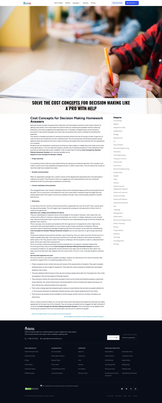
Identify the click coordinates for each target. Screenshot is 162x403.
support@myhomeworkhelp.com (52, 338)
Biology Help (125, 364)
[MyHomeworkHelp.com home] (29, 328)
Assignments (117, 131)
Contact (135, 396)
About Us (81, 351)
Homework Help (119, 196)
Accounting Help (110, 364)
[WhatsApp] (122, 389)
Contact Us (81, 356)
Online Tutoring (119, 223)
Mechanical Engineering (122, 220)
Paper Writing (126, 360)
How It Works (58, 3)
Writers (67, 3)
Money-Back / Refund (57, 356)
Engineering (117, 172)
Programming (118, 230)
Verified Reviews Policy (58, 369)
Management (118, 213)
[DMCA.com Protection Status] (32, 388)
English (116, 176)
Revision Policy (55, 360)
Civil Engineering (119, 155)
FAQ (79, 360)
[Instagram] (135, 389)
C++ (114, 141)
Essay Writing (109, 351)
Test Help (116, 237)
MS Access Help (110, 369)
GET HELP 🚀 (113, 337)
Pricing (93, 3)
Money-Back (118, 396)
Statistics (116, 234)
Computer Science (120, 159)
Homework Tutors (127, 356)
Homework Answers (120, 192)
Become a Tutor (83, 373)
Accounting (117, 121)
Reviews (85, 3)
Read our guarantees (129, 337)
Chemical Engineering (121, 148)
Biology (115, 134)
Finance (116, 183)
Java (114, 206)
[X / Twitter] (131, 389)
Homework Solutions (120, 203)
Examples (76, 3)
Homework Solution (120, 199)
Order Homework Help (31, 351)
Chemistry (117, 152)
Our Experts (81, 369)
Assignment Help (119, 127)
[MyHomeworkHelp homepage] (30, 3)
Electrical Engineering (121, 169)
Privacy (125, 396)
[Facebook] (126, 389)
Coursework (117, 162)
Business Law (118, 138)
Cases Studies (118, 145)
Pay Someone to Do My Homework (112, 374)
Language (116, 210)
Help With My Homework (129, 373)
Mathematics (118, 216)
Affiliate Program (29, 373)
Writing (116, 244)
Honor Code (55, 364)
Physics (116, 227)
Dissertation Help (127, 351)
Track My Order (117, 3)
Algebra (116, 124)
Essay (115, 179)
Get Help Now (131, 3)
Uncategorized (118, 241)
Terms (129, 396)
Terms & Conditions (57, 373)
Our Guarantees (56, 351)
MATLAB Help (109, 360)
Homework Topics (30, 369)
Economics (117, 165)
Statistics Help (126, 369)
